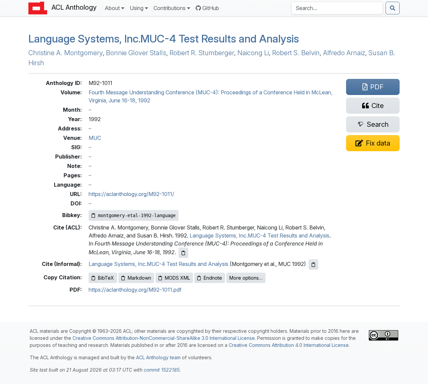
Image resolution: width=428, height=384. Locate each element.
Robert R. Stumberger (202, 53)
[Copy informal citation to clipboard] (313, 264)
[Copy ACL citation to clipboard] (183, 253)
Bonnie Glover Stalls (136, 53)
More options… (245, 278)
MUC (95, 137)
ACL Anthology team (158, 357)
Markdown (139, 278)
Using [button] (136, 8)
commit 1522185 (162, 370)
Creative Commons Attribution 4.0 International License (289, 345)
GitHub (210, 8)
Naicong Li (253, 53)
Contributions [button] (169, 8)
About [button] (112, 8)
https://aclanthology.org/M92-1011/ (131, 194)
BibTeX (106, 278)
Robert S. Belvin (296, 53)
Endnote (213, 278)
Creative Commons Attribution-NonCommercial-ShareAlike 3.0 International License (164, 338)
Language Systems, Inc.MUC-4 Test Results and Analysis (259, 235)
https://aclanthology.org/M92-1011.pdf (135, 289)
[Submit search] (393, 8)
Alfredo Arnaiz (344, 53)
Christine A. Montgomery (65, 53)
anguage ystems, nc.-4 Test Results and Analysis (163, 38)
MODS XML (177, 278)
